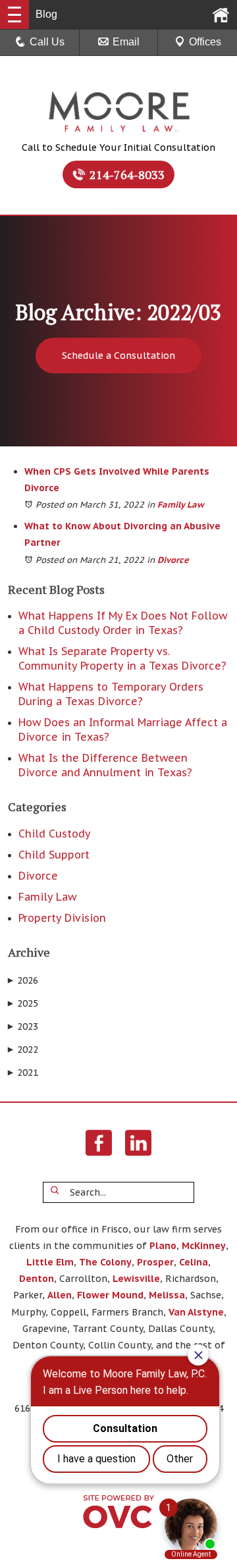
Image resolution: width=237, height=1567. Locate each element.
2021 (23, 1072)
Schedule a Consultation (118, 355)
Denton (36, 1279)
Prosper (155, 1262)
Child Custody (54, 833)
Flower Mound (110, 1295)
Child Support (54, 854)
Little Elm (50, 1262)
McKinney (204, 1246)
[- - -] (14, 14)
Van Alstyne (196, 1312)
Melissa (167, 1295)
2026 (23, 980)
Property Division (62, 917)
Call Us (47, 41)
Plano (162, 1246)
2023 (23, 1026)
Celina (193, 1262)
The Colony (105, 1262)
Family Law (180, 504)
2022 (23, 1049)
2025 (23, 1003)
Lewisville (136, 1279)
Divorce (173, 560)
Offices (205, 41)
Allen (59, 1295)
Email (126, 41)
